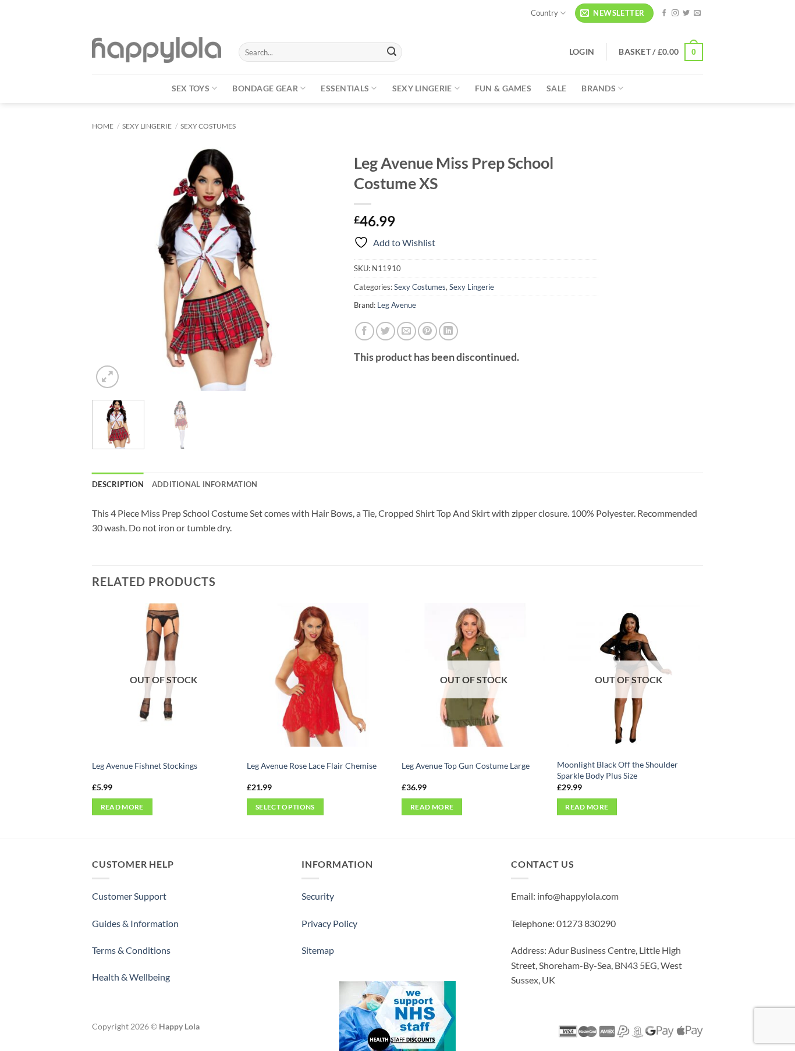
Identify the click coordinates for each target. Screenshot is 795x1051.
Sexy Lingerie (422, 88)
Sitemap (317, 950)
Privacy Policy (329, 923)
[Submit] (392, 52)
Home (102, 126)
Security (317, 895)
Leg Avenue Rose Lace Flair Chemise (312, 766)
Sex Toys (191, 88)
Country (544, 12)
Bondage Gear (264, 88)
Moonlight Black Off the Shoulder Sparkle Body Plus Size (617, 769)
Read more (122, 807)
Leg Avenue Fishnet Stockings (144, 766)
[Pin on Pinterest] (427, 331)
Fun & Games (503, 88)
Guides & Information (135, 923)
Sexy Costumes (208, 126)
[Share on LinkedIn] (448, 331)
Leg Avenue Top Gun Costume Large (466, 766)
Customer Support (129, 895)
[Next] (316, 268)
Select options (285, 807)
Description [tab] (118, 484)
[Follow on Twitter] (686, 13)
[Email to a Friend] (406, 331)
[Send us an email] (697, 13)
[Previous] (111, 268)
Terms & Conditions (131, 950)
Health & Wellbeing (131, 976)
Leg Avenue (396, 305)
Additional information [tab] (205, 484)
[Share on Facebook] (364, 331)
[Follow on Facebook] (664, 13)
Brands (598, 88)
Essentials (345, 88)
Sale (556, 88)
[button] (614, 13)
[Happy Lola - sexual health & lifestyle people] (156, 50)
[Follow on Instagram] (675, 13)
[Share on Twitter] (385, 331)
